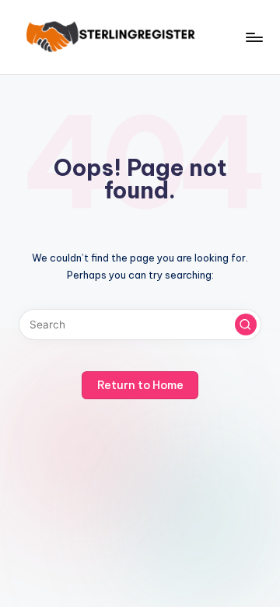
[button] (246, 324)
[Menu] (253, 37)
